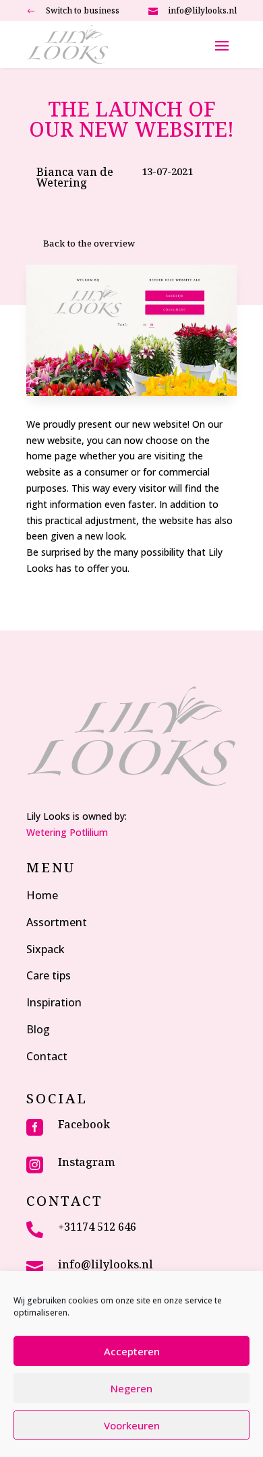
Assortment (56, 922)
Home (42, 895)
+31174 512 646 (97, 1226)
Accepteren (132, 1351)
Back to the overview (89, 243)
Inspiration (54, 1002)
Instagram (86, 1162)
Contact (46, 1056)
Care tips (48, 975)
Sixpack (45, 949)
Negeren (131, 1388)
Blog (38, 1029)
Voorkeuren (132, 1425)
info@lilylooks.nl (202, 10)
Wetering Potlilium (67, 832)
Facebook (84, 1124)
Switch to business (82, 10)
